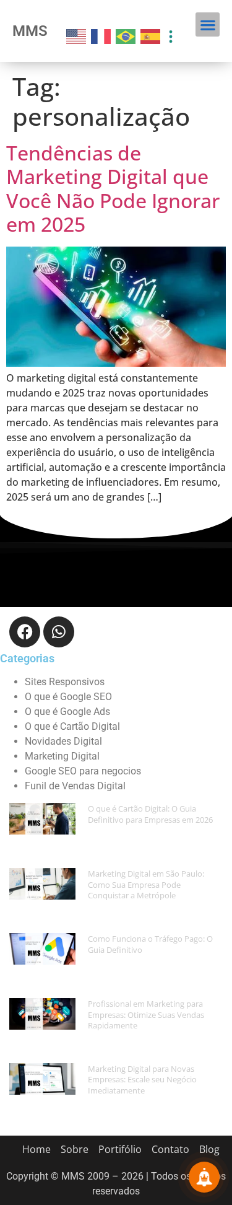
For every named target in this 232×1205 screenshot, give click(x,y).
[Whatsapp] (58, 631)
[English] (76, 35)
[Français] (101, 35)
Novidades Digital (63, 741)
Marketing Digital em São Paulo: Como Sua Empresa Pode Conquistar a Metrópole (146, 884)
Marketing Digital (62, 756)
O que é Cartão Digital (72, 726)
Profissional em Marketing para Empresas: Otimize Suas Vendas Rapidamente (146, 1014)
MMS (30, 31)
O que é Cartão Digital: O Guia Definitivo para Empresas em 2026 (150, 814)
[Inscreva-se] (204, 1177)
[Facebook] (24, 631)
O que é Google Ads (67, 711)
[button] (207, 24)
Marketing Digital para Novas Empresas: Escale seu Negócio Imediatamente (142, 1079)
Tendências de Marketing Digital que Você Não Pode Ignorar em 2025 (113, 188)
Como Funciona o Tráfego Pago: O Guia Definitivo (150, 944)
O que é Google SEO (68, 697)
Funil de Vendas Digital (75, 786)
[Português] (126, 35)
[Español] (151, 35)
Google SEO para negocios (83, 771)
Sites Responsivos (65, 682)
